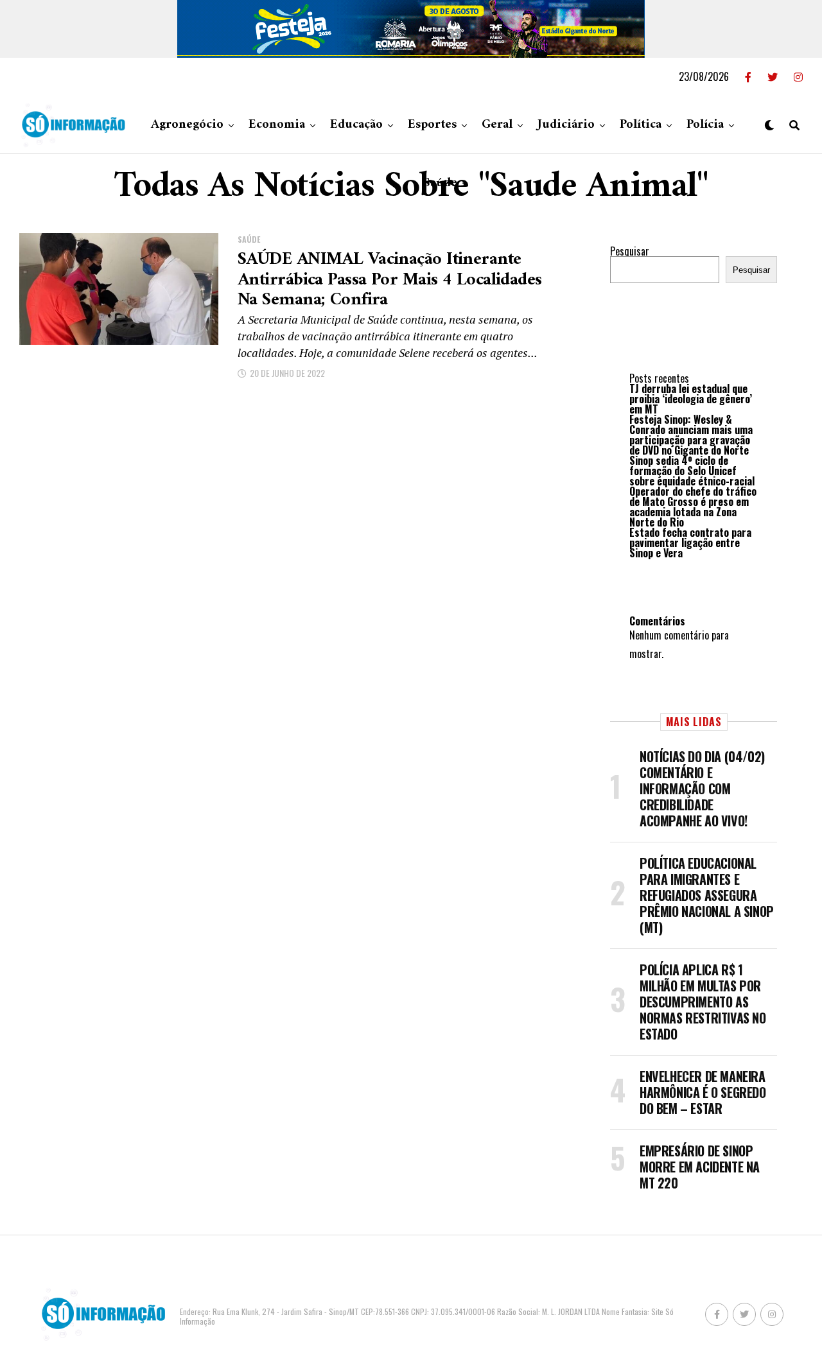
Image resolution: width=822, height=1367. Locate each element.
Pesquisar (629, 251)
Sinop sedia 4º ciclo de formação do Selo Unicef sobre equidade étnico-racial (692, 471)
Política (640, 125)
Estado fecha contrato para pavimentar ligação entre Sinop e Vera (690, 543)
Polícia (705, 125)
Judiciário (566, 125)
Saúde (440, 183)
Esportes (432, 125)
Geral (497, 125)
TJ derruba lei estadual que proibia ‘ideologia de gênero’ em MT (690, 399)
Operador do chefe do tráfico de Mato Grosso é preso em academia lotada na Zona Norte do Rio (692, 506)
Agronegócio (187, 125)
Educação (356, 125)
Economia (277, 125)
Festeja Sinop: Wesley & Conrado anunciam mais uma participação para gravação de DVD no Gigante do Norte (691, 435)
